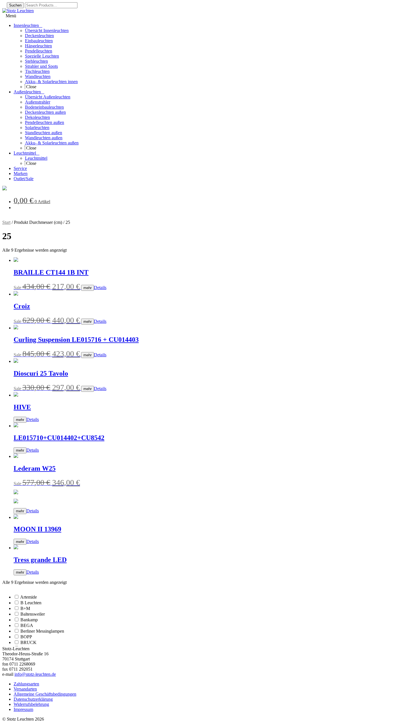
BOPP (26, 636)
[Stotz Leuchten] (4, 188)
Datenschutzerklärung (33, 699)
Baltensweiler (32, 614)
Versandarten (25, 689)
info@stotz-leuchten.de (35, 674)
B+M (25, 608)
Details (100, 287)
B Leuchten (30, 602)
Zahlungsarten (26, 683)
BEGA (26, 625)
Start (6, 222)
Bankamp (29, 619)
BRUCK (28, 642)
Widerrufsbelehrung (31, 704)
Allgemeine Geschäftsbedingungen (45, 694)
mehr (87, 288)
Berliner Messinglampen (42, 631)
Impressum (23, 709)
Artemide (28, 597)
